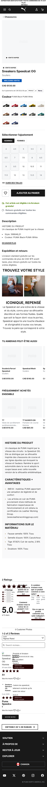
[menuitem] (4, 775)
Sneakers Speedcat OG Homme (8, 688)
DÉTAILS (24, 5)
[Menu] (4, 9)
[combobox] (23, 638)
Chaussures (11, 17)
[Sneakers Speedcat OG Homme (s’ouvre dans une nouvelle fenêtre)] (6, 659)
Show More (10, 717)
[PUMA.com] (23, 9)
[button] (8, 592)
